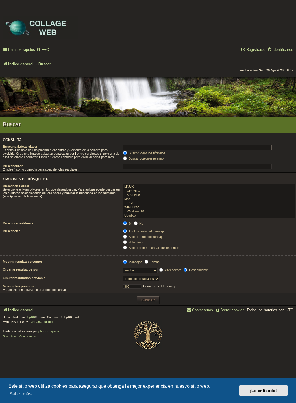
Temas (154, 262)
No (140, 223)
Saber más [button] (20, 393)
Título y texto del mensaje (146, 231)
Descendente (198, 270)
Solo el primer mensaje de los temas (153, 247)
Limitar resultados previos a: (25, 278)
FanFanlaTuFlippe (41, 321)
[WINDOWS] (209, 207)
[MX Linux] (209, 195)
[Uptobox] (209, 216)
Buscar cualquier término (146, 158)
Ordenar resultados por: (21, 269)
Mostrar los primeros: (19, 286)
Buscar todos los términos (146, 153)
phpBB (30, 317)
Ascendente (172, 270)
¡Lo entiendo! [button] (263, 390)
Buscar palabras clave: (20, 146)
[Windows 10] (209, 212)
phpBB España (48, 331)
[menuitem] (42, 50)
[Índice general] (40, 23)
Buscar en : (11, 231)
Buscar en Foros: (16, 186)
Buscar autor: (13, 166)
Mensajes (135, 262)
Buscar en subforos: (18, 223)
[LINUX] (209, 187)
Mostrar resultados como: (22, 261)
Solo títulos (136, 242)
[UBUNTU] (209, 191)
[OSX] (209, 203)
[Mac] (209, 199)
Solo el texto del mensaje (145, 237)
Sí (130, 223)
